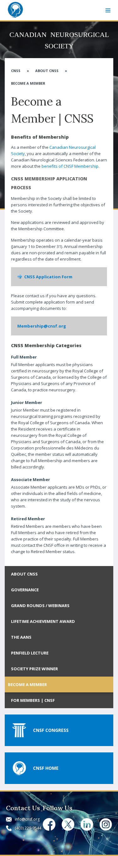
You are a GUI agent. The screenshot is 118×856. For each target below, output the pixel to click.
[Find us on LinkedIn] (87, 824)
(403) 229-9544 (28, 828)
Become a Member (28, 83)
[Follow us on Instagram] (105, 824)
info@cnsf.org (27, 819)
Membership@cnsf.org (41, 326)
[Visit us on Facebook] (49, 824)
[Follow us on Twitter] (68, 824)
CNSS (15, 70)
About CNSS (47, 70)
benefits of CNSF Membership (70, 166)
